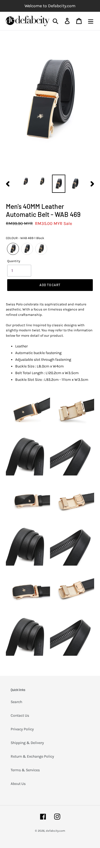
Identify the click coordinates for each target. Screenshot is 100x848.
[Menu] (91, 21)
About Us (18, 783)
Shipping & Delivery (27, 742)
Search (16, 702)
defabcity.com (55, 830)
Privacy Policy (22, 729)
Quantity (13, 261)
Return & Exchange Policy (32, 756)
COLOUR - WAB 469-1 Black (25, 238)
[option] (25, 181)
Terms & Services (25, 770)
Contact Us (20, 715)
